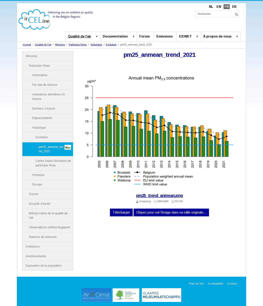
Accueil (27, 44)
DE (234, 6)
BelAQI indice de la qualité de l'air (48, 215)
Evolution (111, 44)
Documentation (115, 36)
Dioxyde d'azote (39, 203)
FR (227, 6)
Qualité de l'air (79, 36)
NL (211, 6)
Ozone (33, 194)
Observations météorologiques (49, 227)
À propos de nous (217, 36)
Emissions (164, 36)
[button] (97, 37)
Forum (144, 36)
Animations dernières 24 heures (48, 96)
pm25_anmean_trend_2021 (51, 149)
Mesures (60, 44)
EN (219, 6)
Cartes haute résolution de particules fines (53, 163)
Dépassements (42, 118)
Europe (37, 184)
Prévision (38, 175)
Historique (96, 44)
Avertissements (36, 256)
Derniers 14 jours (43, 108)
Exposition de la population (44, 265)
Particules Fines (78, 44)
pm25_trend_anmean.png (159, 195)
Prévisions (33, 246)
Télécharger (121, 212)
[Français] (55, 19)
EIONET (185, 36)
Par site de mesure (44, 84)
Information (39, 75)
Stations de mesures (43, 237)
